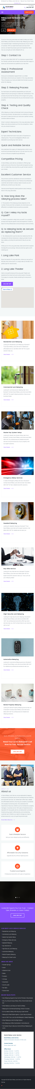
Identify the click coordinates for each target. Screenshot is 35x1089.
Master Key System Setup (9, 937)
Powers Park (5, 990)
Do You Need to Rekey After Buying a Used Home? (15, 1011)
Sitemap (3, 1082)
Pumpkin (4, 976)
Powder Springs (6, 964)
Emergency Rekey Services (9, 940)
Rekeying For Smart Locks (9, 957)
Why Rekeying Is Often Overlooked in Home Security (15, 1023)
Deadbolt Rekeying (7, 943)
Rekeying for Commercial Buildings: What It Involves (15, 1008)
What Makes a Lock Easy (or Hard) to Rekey (13, 1006)
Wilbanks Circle (6, 970)
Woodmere (5, 982)
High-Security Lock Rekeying (9, 948)
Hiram (4, 967)
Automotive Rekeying (7, 951)
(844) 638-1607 (30, 7)
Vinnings (4, 979)
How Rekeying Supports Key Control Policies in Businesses (17, 998)
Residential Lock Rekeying (9, 931)
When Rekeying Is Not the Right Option (12, 1020)
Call (3, 30)
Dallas (4, 973)
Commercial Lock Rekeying (9, 934)
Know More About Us (6, 820)
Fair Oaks (4, 987)
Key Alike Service (6, 946)
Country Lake (5, 985)
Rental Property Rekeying (9, 954)
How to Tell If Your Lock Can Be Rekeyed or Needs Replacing (18, 1017)
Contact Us (17, 3)
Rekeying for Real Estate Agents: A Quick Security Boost (16, 1014)
